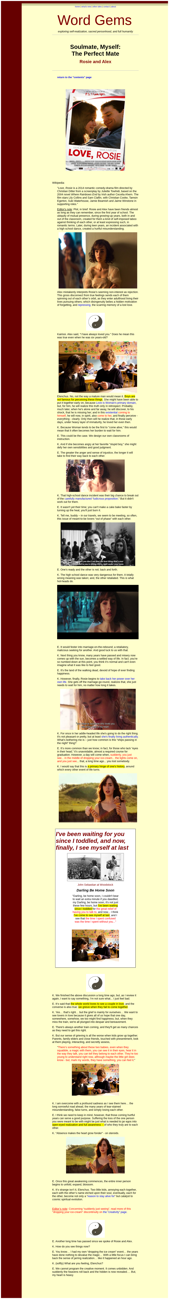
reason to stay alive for (101, 1196)
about (113, 7)
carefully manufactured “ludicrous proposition (91, 498)
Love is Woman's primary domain (116, 402)
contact (106, 7)
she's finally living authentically (119, 736)
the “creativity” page (115, 1212)
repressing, (85, 304)
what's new (86, 7)
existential (112, 412)
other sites (97, 7)
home (77, 7)
